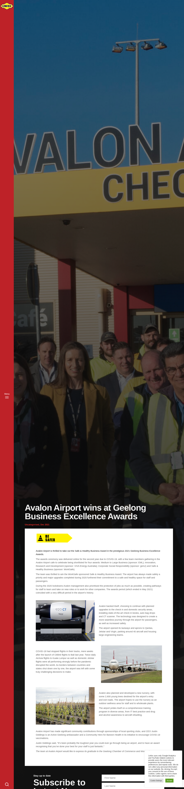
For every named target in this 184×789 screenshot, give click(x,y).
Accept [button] (169, 781)
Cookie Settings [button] (156, 781)
